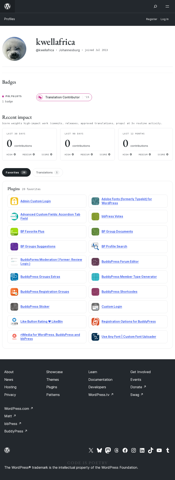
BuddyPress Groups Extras (40, 276)
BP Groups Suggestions (37, 246)
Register (151, 19)
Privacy (10, 395)
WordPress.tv (101, 395)
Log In (165, 19)
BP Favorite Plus (32, 231)
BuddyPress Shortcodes (119, 291)
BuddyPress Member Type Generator (129, 276)
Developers (97, 387)
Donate (138, 387)
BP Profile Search (114, 246)
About (9, 372)
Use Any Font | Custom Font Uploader (129, 336)
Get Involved (140, 372)
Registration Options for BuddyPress (129, 321)
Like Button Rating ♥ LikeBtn (41, 321)
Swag (136, 395)
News (8, 379)
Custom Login (112, 306)
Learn (92, 372)
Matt (10, 416)
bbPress (13, 424)
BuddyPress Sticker (35, 306)
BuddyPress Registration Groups (44, 291)
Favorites (15, 172)
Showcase (54, 372)
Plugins (51, 387)
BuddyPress (16, 431)
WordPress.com (18, 408)
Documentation (100, 379)
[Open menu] (168, 6)
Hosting (10, 387)
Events (135, 379)
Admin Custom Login (35, 201)
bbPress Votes (112, 216)
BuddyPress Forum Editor (120, 261)
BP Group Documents (117, 231)
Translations (47, 172)
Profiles (9, 19)
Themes (52, 379)
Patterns (53, 395)
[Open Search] (155, 6)
